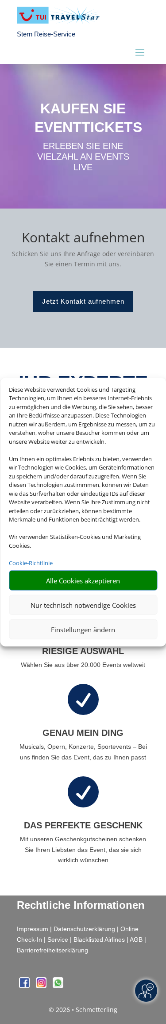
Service (57, 939)
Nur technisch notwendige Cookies (83, 604)
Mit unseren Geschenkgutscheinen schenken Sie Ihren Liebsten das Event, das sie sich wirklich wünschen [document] (83, 849)
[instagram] (42, 985)
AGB (136, 939)
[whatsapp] (58, 985)
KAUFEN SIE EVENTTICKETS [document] (83, 117)
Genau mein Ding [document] (83, 733)
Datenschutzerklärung (84, 928)
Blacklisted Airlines (99, 939)
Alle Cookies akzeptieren (83, 580)
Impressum (32, 928)
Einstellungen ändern (83, 629)
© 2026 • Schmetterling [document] (83, 1009)
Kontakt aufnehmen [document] (83, 238)
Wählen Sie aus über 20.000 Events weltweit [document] (83, 664)
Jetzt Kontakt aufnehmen (83, 301)
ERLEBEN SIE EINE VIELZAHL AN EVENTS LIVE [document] (83, 156)
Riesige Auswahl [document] (83, 651)
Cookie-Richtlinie (31, 562)
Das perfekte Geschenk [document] (83, 825)
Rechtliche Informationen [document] (81, 905)
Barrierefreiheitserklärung (52, 950)
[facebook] (25, 985)
